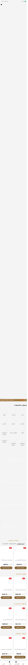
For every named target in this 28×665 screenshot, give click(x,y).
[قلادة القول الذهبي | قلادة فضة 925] (20, 612)
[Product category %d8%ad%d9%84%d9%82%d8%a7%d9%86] (22, 430)
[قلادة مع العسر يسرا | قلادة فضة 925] (6, 612)
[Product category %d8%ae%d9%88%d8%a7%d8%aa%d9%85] (13, 421)
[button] (21, 567)
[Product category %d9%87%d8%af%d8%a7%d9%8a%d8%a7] (22, 412)
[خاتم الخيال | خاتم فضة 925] (6, 553)
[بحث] (4, 5)
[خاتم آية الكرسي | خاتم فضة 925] (6, 642)
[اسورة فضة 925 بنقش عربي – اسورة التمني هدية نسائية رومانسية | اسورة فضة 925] (21, 553)
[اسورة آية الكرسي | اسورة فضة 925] (20, 583)
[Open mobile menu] (25, 5)
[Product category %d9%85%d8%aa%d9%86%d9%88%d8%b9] (4, 412)
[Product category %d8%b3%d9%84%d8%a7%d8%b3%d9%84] (22, 421)
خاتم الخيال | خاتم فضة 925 (7, 560)
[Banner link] (13, 504)
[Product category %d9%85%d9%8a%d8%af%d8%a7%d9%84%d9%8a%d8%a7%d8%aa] (13, 412)
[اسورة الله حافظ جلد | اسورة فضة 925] (6, 583)
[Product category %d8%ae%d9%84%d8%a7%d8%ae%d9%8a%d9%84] (4, 421)
